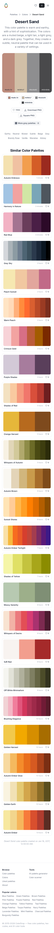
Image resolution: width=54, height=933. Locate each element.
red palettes (38, 900)
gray (47, 133)
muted (25, 133)
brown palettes (38, 896)
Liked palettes (8, 881)
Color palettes (8, 873)
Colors (5, 877)
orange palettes (9, 903)
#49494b (28, 103)
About (5, 885)
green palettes (22, 896)
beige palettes (8, 907)
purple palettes (23, 900)
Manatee (34, 138)
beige (40, 133)
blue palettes (8, 896)
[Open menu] (48, 5)
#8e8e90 (42, 98)
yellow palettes (26, 903)
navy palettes (39, 907)
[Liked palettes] (36, 5)
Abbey (43, 138)
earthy (8, 133)
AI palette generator (38, 873)
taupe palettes (24, 907)
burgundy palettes (10, 915)
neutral (16, 133)
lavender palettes (10, 911)
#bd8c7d (14, 98)
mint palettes (27, 911)
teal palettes (41, 903)
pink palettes (8, 900)
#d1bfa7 (28, 98)
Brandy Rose (14, 138)
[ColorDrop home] (6, 5)
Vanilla (25, 138)
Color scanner (35, 877)
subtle (33, 133)
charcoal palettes (43, 911)
